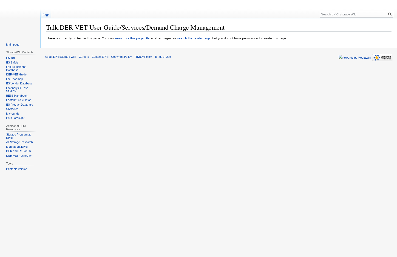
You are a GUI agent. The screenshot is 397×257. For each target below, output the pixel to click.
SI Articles (12, 109)
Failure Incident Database (16, 68)
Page (46, 15)
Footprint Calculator (18, 100)
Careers (84, 56)
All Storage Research (19, 142)
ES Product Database (19, 104)
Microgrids (12, 113)
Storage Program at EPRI (18, 136)
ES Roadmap (14, 79)
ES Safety (12, 62)
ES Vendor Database (19, 83)
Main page (13, 44)
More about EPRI (17, 146)
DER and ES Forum (18, 151)
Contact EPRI (100, 56)
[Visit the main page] (20, 18)
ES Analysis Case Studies (17, 90)
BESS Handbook (16, 95)
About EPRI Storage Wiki (60, 56)
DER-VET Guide (16, 74)
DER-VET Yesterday (18, 155)
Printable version (16, 169)
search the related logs (193, 38)
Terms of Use (163, 56)
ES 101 (10, 58)
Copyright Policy (121, 56)
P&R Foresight (15, 118)
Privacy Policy (143, 56)
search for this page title (132, 38)
